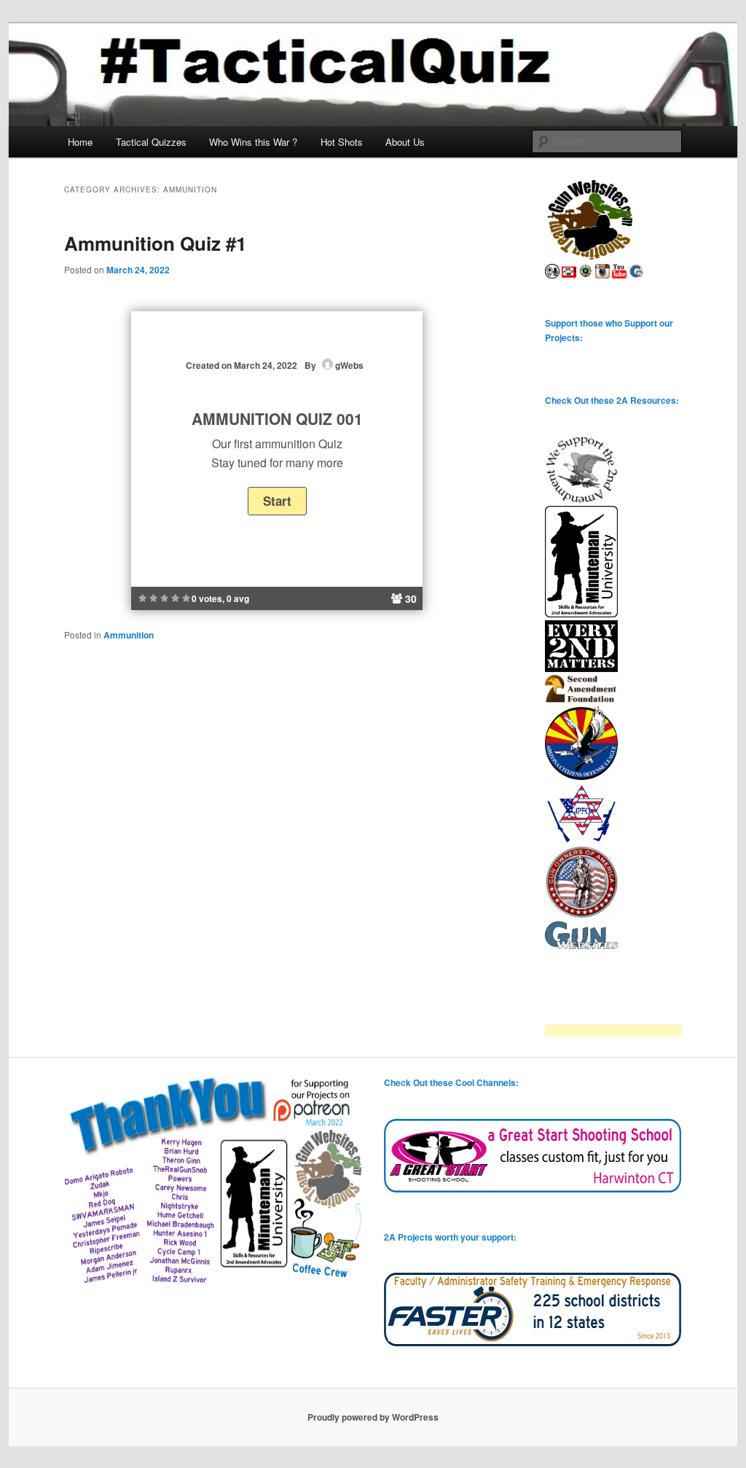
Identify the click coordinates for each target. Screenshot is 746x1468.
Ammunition (128, 634)
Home (80, 142)
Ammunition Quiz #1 (155, 243)
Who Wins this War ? (253, 142)
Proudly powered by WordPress (373, 1417)
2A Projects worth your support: (450, 1236)
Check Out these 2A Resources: (612, 400)
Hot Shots (342, 142)
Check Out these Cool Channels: (451, 1082)
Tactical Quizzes (151, 142)
